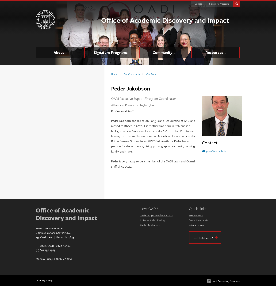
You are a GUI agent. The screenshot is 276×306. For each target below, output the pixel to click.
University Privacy (44, 280)
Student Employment (150, 225)
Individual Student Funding (152, 220)
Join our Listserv (196, 225)
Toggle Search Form (236, 3)
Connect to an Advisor (199, 220)
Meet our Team (196, 215)
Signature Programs (219, 3)
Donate (198, 3)
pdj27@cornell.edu (216, 151)
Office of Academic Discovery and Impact (165, 20)
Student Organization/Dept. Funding (156, 215)
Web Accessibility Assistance (226, 281)
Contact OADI (203, 237)
